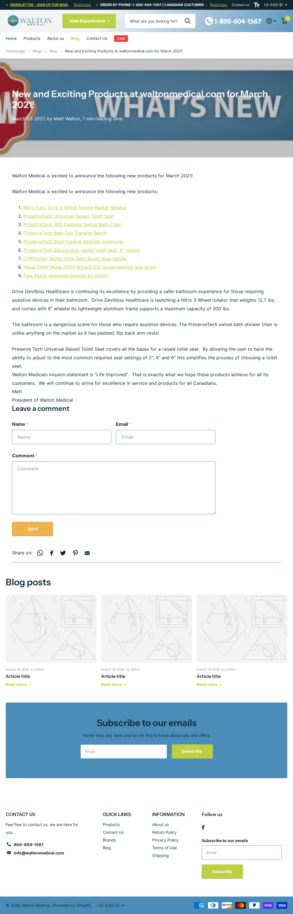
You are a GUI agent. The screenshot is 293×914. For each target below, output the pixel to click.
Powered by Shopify (72, 905)
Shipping (160, 855)
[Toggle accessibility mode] (257, 5)
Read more (82, 5)
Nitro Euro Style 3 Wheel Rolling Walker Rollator (75, 207)
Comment (24, 455)
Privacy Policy (165, 839)
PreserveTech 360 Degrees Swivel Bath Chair (72, 224)
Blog (75, 38)
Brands (109, 839)
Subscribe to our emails (225, 840)
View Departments (87, 20)
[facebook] (203, 827)
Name (20, 424)
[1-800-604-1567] (233, 20)
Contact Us (96, 38)
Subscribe (192, 751)
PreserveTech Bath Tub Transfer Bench (65, 233)
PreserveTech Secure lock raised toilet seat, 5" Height (81, 250)
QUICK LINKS (117, 814)
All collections (31, 38)
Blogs (37, 51)
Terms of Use (164, 847)
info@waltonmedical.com (39, 852)
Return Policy (164, 832)
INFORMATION (168, 814)
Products (111, 824)
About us (55, 38)
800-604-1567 (28, 844)
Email (123, 424)
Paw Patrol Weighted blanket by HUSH (66, 275)
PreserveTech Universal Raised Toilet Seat (68, 216)
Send (33, 528)
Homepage (15, 51)
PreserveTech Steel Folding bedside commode (73, 241)
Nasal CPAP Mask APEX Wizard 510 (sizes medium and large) (90, 267)
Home (11, 38)
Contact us (240, 5)
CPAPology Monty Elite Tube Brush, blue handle (75, 258)
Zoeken (187, 21)
